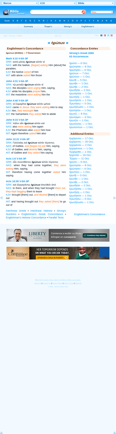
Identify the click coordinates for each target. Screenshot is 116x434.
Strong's (12, 36)
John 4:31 (12, 81)
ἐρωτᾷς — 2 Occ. (79, 86)
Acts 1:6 (11, 158)
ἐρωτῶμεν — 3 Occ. (80, 117)
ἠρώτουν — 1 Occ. (80, 76)
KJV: (8, 72)
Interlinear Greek (16, 210)
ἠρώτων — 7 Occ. (79, 73)
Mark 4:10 (12, 58)
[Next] (112, 204)
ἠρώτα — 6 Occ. (78, 63)
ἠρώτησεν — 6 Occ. (80, 70)
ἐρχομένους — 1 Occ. (81, 148)
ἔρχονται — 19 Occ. (80, 155)
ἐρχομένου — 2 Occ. (81, 145)
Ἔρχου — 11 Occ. (79, 158)
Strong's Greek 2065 (81, 53)
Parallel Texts (56, 217)
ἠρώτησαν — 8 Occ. (80, 66)
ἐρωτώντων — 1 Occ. (81, 127)
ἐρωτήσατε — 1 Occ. (81, 93)
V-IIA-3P (23, 58)
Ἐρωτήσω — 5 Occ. (80, 103)
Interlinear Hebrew (41, 210)
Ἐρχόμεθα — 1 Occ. (80, 151)
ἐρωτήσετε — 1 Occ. (80, 100)
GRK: (9, 61)
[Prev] (3, 204)
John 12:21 (12, 139)
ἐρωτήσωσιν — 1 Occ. (81, 107)
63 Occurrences (78, 56)
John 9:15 (12, 119)
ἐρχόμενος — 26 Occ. (81, 141)
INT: (8, 75)
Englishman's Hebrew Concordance (26, 217)
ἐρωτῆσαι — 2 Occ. (80, 90)
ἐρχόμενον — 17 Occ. (81, 138)
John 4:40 (12, 100)
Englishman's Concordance (89, 214)
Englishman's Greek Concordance (42, 214)
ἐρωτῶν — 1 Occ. (79, 120)
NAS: (9, 65)
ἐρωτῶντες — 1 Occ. (81, 123)
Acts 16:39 (12, 181)
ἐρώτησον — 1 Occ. (80, 110)
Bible (5, 36)
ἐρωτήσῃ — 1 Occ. (80, 96)
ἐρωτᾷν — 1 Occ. (79, 83)
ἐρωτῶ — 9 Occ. (78, 113)
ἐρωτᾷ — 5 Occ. (78, 80)
